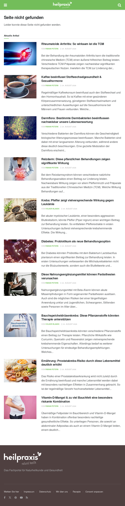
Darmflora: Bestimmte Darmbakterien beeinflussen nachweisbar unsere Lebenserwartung (75, 120)
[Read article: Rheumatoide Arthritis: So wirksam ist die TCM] (20, 53)
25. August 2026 (69, 49)
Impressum (29, 491)
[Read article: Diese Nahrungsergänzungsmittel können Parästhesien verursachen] (20, 284)
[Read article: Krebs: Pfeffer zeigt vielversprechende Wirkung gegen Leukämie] (20, 210)
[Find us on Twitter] (10, 497)
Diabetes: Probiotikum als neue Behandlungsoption (76, 241)
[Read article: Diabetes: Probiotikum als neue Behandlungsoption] (20, 251)
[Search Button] (119, 5)
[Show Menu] (5, 5)
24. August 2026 (69, 85)
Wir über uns (62, 491)
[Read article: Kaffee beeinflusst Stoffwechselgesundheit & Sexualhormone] (20, 86)
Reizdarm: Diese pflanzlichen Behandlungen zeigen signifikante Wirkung (75, 161)
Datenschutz (45, 491)
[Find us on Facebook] (4, 497)
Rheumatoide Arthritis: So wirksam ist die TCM (72, 44)
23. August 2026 (69, 246)
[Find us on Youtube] (21, 497)
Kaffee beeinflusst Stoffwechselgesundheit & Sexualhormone (71, 79)
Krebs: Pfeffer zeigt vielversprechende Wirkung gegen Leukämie (77, 202)
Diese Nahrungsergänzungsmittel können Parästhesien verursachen (78, 276)
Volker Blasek (52, 209)
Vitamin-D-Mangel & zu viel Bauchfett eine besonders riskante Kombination (76, 399)
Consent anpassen (94, 491)
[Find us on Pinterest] (15, 497)
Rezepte (77, 491)
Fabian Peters (51, 49)
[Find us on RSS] (27, 497)
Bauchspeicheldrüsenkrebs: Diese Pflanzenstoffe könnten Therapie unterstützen (80, 317)
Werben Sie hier (11, 491)
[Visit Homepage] (62, 5)
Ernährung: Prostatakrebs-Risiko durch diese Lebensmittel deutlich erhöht (80, 363)
